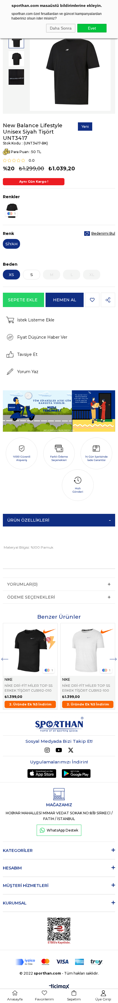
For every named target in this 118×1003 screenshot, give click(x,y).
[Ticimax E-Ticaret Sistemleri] (59, 987)
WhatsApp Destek (62, 830)
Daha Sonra (61, 28)
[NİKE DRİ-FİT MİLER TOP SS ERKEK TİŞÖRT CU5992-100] (88, 649)
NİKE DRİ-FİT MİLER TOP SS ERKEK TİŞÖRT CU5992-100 (86, 688)
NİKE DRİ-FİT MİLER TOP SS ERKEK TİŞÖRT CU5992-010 (28, 688)
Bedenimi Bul (103, 233)
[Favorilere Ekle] (92, 300)
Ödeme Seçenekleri (31, 597)
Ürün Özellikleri (28, 520)
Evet (92, 28)
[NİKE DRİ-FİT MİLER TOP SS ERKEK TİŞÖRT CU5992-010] (30, 649)
